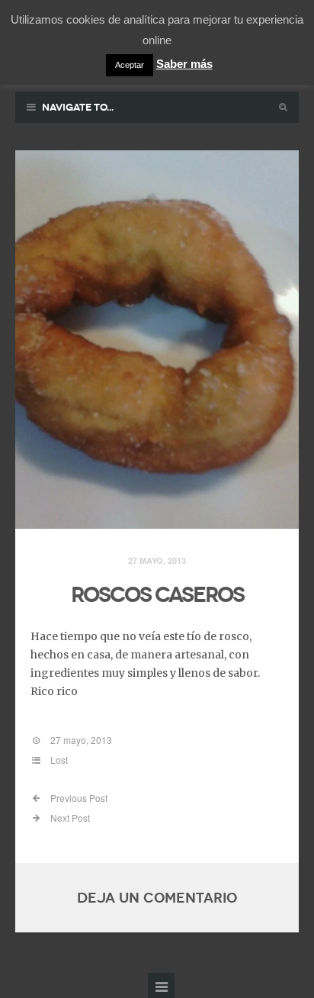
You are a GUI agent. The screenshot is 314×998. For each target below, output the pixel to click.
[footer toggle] (161, 985)
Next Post (69, 817)
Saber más (184, 63)
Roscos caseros (157, 594)
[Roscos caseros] (157, 340)
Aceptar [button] (129, 64)
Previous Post (77, 797)
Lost (59, 759)
